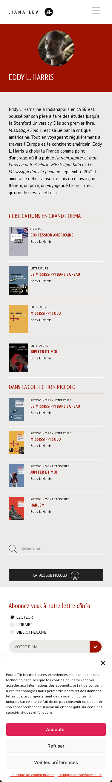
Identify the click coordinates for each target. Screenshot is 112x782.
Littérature (39, 268)
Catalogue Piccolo (50, 575)
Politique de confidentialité (32, 774)
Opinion (36, 229)
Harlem (37, 505)
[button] (103, 663)
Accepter (56, 729)
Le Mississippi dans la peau (55, 274)
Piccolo (40, 400)
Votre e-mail (28, 647)
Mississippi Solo (45, 313)
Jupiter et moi (43, 351)
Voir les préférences (56, 762)
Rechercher (31, 548)
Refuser (56, 746)
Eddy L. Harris (41, 241)
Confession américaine (51, 235)
